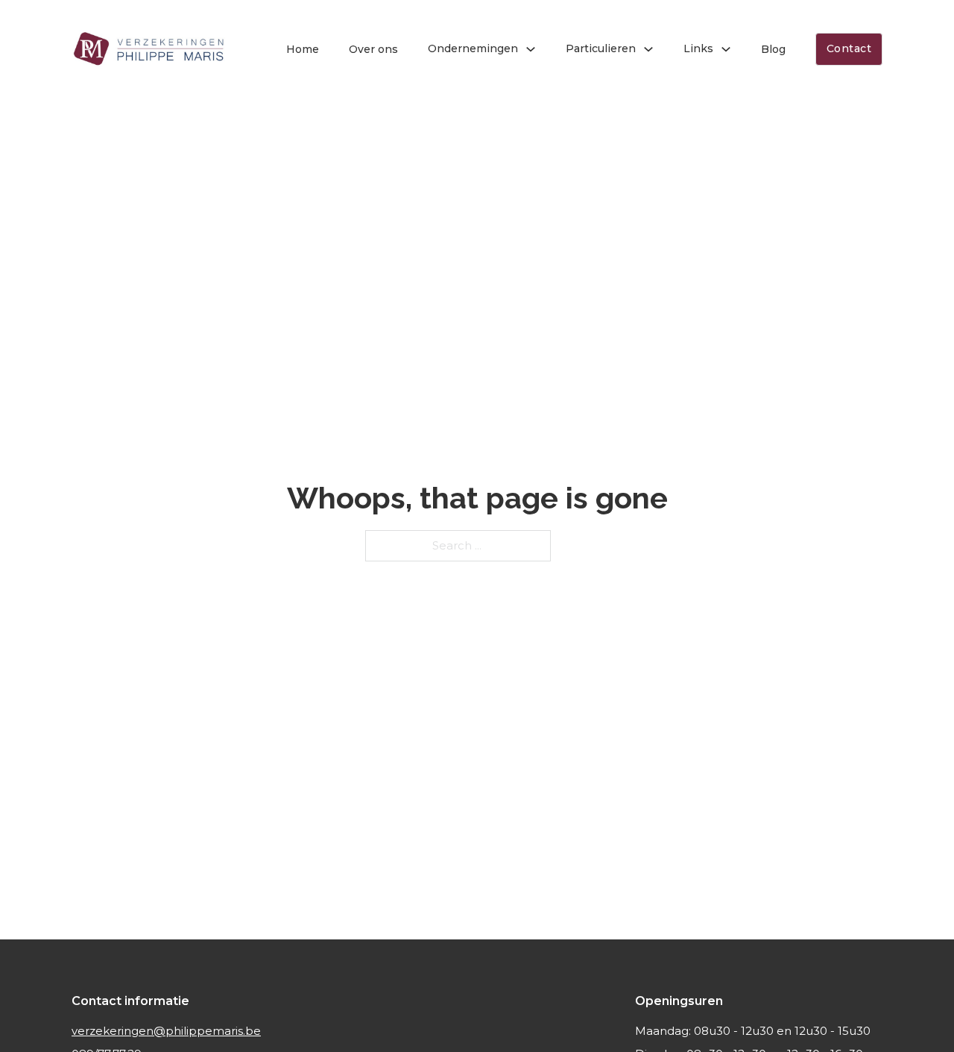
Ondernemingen (473, 48)
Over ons (373, 49)
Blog (773, 49)
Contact (849, 48)
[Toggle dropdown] (530, 49)
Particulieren (601, 48)
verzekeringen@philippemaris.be (166, 1031)
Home (302, 49)
